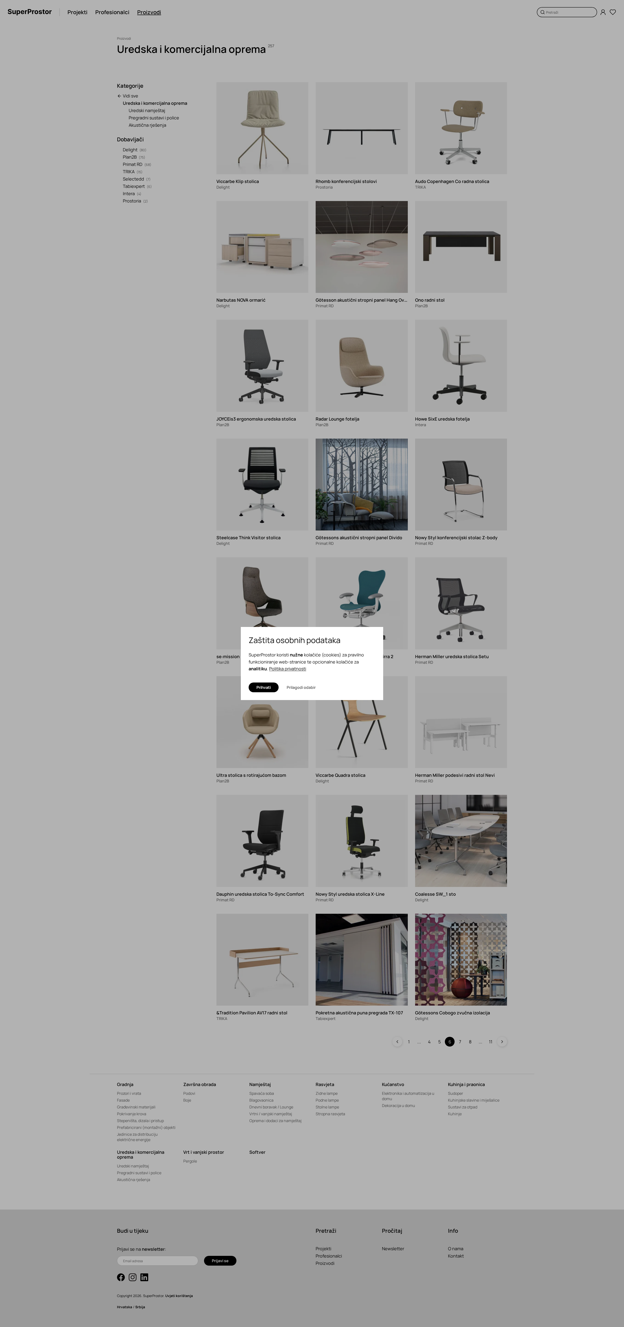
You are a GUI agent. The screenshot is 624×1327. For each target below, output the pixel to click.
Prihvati (263, 687)
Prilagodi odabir (301, 687)
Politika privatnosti (287, 669)
